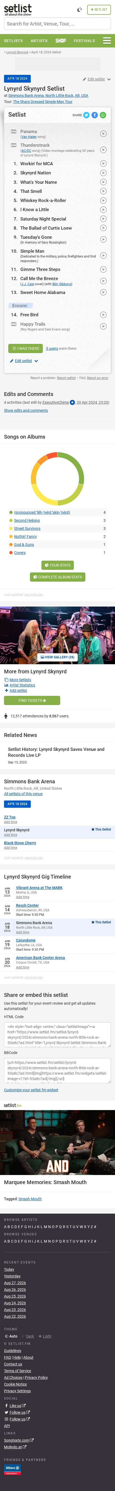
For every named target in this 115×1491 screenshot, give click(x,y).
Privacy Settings (17, 1391)
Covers (20, 552)
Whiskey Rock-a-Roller (43, 200)
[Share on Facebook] (95, 115)
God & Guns (24, 544)
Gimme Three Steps (40, 269)
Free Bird (29, 314)
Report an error (97, 378)
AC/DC (26, 151)
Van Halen (29, 137)
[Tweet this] (87, 115)
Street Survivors (27, 528)
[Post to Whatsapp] (103, 115)
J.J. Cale (27, 284)
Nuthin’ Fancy (25, 536)
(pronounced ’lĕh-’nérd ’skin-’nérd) (42, 512)
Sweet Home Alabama (42, 292)
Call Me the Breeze (39, 278)
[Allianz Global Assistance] (12, 1469)
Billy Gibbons (61, 284)
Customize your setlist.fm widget (31, 1090)
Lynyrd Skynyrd (24, 88)
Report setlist (66, 378)
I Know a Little (34, 209)
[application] (57, 1142)
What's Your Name (38, 182)
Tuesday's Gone (36, 237)
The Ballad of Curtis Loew (46, 228)
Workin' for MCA (36, 163)
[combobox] (57, 23)
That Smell (31, 191)
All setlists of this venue (23, 794)
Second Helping (27, 520)
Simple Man (32, 251)
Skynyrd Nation (35, 172)
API (7, 1426)
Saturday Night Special (43, 219)
